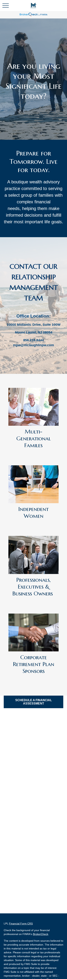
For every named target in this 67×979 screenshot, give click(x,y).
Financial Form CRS (21, 923)
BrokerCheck (40, 934)
